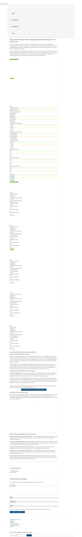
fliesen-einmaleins (17, 468)
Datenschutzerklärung (14, 523)
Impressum (12, 521)
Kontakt (11, 526)
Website (11, 505)
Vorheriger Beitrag (14, 470)
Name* (11, 496)
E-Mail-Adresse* (13, 500)
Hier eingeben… (13, 485)
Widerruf (12, 522)
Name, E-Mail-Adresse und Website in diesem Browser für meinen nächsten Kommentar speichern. (31, 509)
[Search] (29, 535)
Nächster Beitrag (14, 472)
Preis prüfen (12, 174)
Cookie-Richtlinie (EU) (14, 525)
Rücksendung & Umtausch (15, 519)
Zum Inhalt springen (4, 3)
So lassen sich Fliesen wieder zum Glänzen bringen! (33, 389)
